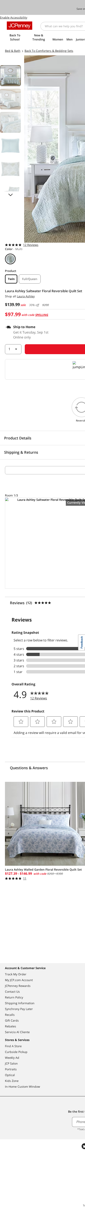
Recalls (10, 1015)
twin (11, 279)
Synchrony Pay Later (19, 1009)
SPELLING (41, 315)
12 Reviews (30, 245)
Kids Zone (12, 1081)
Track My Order (15, 974)
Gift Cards (12, 1020)
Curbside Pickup (16, 1052)
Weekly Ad (12, 1058)
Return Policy (14, 997)
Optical (10, 1075)
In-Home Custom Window (22, 1086)
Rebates (10, 1026)
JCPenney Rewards (18, 986)
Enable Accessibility (13, 17)
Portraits (11, 1069)
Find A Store (13, 1046)
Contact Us (12, 991)
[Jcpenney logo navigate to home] (19, 25)
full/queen (29, 279)
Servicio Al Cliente (17, 1032)
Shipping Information (19, 1003)
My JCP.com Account (19, 980)
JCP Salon (11, 1063)
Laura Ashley (26, 296)
